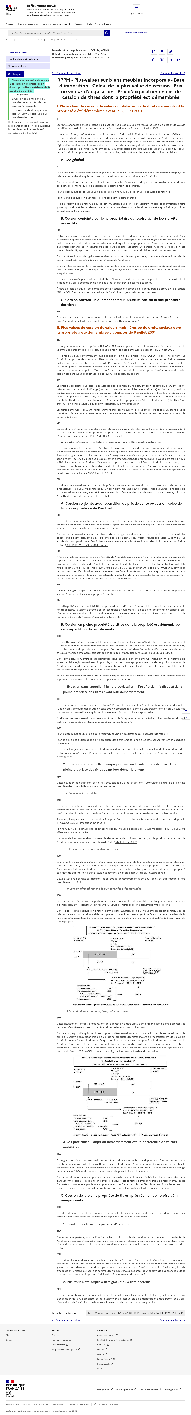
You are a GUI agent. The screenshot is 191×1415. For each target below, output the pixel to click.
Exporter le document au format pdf (154, 52)
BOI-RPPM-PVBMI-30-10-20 (120, 469)
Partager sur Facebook (154, 60)
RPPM (40, 39)
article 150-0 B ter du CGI (94, 473)
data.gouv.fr (171, 1389)
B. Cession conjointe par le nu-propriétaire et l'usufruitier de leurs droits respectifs (29, 102)
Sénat (99, 1368)
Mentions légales (41, 1404)
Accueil (9, 23)
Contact (9, 1340)
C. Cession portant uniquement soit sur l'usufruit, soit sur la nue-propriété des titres (30, 113)
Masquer (16, 74)
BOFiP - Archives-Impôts (99, 23)
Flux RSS (55, 1335)
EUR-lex (100, 1354)
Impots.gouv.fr (103, 1364)
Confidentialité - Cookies (79, 1404)
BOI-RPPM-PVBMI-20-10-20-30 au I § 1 (87, 545)
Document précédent (68, 73)
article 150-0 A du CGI (94, 436)
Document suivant (171, 73)
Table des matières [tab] (17, 52)
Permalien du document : (66, 1313)
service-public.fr (124, 1389)
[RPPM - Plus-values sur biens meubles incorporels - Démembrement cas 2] (121, 1095)
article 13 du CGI (141, 356)
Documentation (58, 1344)
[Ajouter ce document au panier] (162, 52)
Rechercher (107, 33)
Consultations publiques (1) (56, 23)
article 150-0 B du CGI (88, 469)
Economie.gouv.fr (104, 1359)
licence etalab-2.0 (66, 1411)
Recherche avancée (136, 32)
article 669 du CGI (117, 567)
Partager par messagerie (179, 60)
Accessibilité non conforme (18, 1404)
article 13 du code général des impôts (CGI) (152, 134)
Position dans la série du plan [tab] (23, 59)
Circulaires (101, 1344)
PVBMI (50, 39)
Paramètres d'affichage (107, 1404)
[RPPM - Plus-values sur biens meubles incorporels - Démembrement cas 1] (121, 966)
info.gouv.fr (103, 1389)
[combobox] (56, 33)
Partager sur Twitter (162, 60)
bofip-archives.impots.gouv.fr (64, 1349)
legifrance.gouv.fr (149, 1389)
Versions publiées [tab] (17, 66)
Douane (100, 1349)
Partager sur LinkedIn (170, 60)
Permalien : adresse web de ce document (170, 52)
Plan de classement (28, 23)
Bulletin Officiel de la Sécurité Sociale (113, 1340)
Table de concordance (61, 1340)
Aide (8, 1335)
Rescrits (79, 23)
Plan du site (58, 1404)
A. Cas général (20, 94)
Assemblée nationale (106, 1335)
